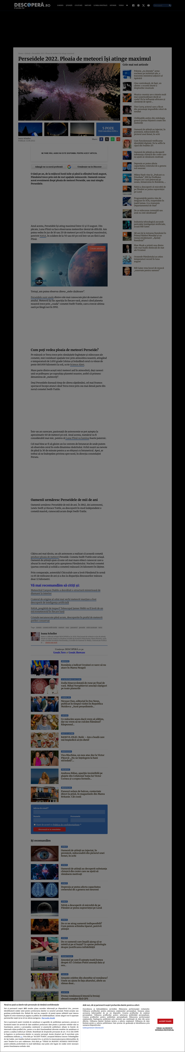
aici (21, 1037)
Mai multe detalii (48, 1018)
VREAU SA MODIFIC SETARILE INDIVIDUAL (164, 1029)
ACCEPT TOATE (165, 1021)
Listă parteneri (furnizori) (93, 1028)
